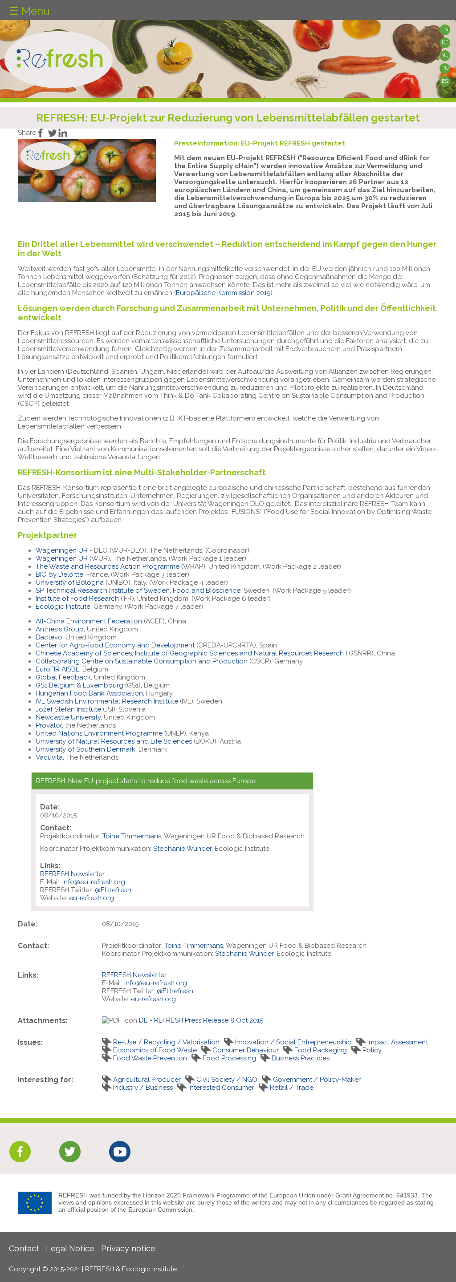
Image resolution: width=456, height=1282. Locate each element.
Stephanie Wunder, (183, 849)
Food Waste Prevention (150, 1058)
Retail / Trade (292, 1088)
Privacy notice (128, 1248)
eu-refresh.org (91, 898)
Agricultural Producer (147, 1080)
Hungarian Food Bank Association (89, 693)
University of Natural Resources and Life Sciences (114, 741)
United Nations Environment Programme (99, 733)
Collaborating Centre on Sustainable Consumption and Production (142, 661)
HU (445, 68)
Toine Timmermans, (132, 836)
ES (445, 81)
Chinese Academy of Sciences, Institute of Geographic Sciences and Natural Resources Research (190, 653)
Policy (372, 1050)
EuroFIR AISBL (57, 669)
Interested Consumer (221, 1088)
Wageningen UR (63, 550)
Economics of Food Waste (155, 1050)
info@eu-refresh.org (93, 882)
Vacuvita (49, 757)
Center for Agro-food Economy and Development (115, 645)
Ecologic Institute (63, 607)
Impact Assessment (397, 1042)
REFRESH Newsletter (72, 874)
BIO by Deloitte (59, 574)
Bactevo (49, 637)
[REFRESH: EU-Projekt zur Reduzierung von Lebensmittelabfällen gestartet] (87, 200)
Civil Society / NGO (226, 1080)
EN (444, 29)
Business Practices (301, 1058)
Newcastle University (68, 717)
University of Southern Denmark (85, 749)
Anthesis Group (60, 629)
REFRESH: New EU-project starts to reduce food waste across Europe (146, 781)
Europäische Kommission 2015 (223, 293)
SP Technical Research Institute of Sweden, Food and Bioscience (138, 590)
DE (445, 42)
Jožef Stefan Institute (68, 709)
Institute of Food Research (77, 598)
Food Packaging (320, 1050)
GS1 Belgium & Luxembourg (79, 685)
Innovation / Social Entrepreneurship (293, 1042)
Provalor (49, 725)
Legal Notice (70, 1248)
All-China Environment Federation (89, 621)
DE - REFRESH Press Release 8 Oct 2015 (201, 1020)
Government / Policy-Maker (317, 1080)
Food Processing (229, 1058)
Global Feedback (63, 677)
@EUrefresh (113, 890)
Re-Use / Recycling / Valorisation (166, 1042)
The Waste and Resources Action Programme (107, 566)
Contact (24, 1248)
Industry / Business (143, 1088)
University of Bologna (70, 582)
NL (444, 55)
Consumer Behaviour (245, 1050)
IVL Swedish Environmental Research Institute (107, 701)
